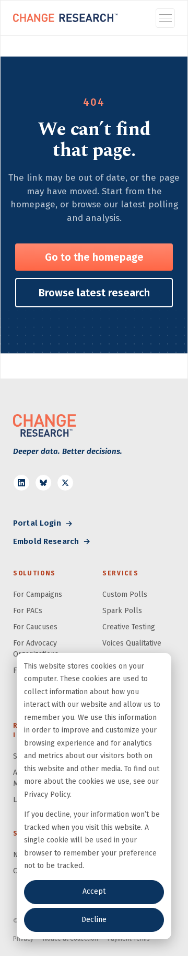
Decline (94, 919)
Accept (94, 891)
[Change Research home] (65, 18)
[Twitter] (65, 482)
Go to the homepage (94, 257)
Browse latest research (94, 292)
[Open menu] (165, 18)
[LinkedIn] (21, 482)
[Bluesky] (43, 482)
